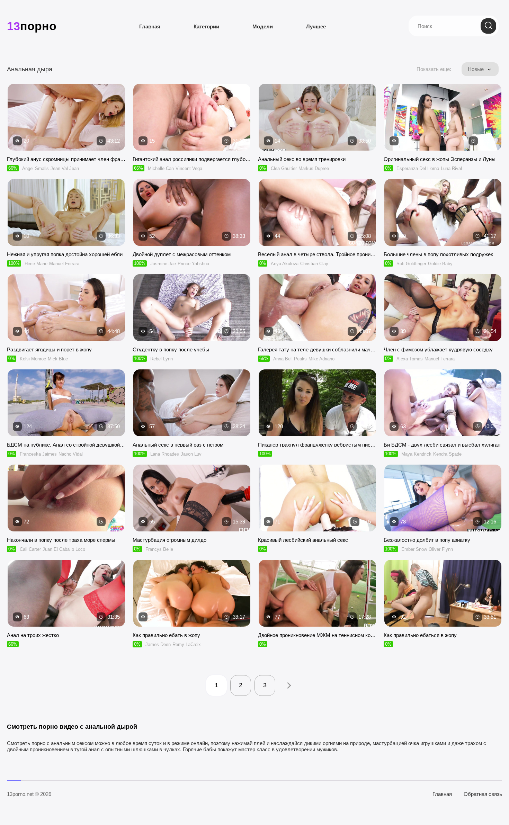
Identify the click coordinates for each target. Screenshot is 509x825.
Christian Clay (314, 263)
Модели (262, 26)
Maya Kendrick (416, 454)
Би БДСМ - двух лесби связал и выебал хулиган (442, 444)
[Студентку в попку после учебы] (192, 307)
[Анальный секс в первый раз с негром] (192, 402)
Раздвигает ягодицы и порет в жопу (49, 349)
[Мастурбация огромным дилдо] (192, 498)
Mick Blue (58, 358)
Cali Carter (30, 549)
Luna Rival (451, 168)
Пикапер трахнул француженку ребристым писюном (317, 444)
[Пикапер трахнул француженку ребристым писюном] (317, 402)
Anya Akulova (284, 263)
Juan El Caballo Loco (64, 549)
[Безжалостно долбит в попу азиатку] (443, 498)
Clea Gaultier (284, 168)
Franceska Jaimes (38, 454)
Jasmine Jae (163, 263)
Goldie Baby (440, 263)
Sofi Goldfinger (411, 263)
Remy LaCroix (186, 644)
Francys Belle (159, 549)
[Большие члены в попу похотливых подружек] (443, 212)
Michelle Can (161, 168)
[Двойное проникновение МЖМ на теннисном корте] (317, 593)
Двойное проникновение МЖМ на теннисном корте (317, 635)
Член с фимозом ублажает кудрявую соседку (438, 349)
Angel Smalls (35, 168)
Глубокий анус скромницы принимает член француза (66, 159)
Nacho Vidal (71, 454)
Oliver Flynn (441, 549)
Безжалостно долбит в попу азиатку (427, 539)
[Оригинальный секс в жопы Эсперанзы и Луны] (443, 117)
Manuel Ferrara (64, 263)
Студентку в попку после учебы (171, 349)
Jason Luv (191, 454)
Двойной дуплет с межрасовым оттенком (182, 254)
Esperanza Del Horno (417, 168)
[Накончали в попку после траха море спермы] (66, 498)
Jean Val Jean (65, 168)
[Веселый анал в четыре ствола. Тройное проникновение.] (317, 212)
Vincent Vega (189, 168)
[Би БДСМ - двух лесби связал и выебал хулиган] (443, 402)
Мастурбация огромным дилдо (169, 539)
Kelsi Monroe (33, 358)
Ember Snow (414, 549)
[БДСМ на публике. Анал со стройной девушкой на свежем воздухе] (66, 402)
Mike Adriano (321, 358)
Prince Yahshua (193, 263)
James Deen (158, 644)
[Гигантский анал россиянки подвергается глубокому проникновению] (192, 117)
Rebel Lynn (161, 358)
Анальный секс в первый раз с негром (178, 444)
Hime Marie (36, 263)
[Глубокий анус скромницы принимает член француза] (66, 117)
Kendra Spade (447, 454)
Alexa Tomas (409, 358)
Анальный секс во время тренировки (302, 159)
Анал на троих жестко (33, 635)
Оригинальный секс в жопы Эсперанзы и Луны (439, 159)
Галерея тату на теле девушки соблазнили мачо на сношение (317, 349)
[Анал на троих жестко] (66, 593)
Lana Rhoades (164, 454)
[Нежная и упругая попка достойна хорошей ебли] (66, 212)
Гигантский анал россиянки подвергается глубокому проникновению (192, 159)
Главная (149, 26)
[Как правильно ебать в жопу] (192, 593)
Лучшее (316, 26)
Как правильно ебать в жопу (166, 635)
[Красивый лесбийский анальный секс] (317, 498)
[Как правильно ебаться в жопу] (443, 593)
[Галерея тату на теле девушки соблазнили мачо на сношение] (317, 307)
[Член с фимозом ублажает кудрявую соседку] (443, 307)
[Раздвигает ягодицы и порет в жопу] (66, 307)
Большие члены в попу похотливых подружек (438, 254)
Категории (206, 26)
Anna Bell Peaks (290, 358)
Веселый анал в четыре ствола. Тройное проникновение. (317, 254)
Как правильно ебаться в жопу (420, 635)
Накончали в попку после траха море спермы (61, 539)
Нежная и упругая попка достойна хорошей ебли (65, 254)
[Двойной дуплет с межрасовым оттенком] (192, 212)
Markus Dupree (313, 168)
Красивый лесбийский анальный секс (303, 539)
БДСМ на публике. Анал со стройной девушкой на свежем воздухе (66, 444)
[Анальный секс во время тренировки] (317, 117)
